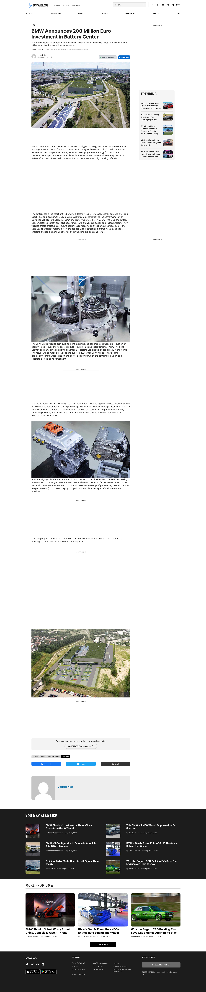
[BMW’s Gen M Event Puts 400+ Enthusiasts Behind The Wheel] (113, 843)
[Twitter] (157, 5)
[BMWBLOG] (45, 958)
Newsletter (76, 5)
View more (102, 944)
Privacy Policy (98, 969)
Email (116, 764)
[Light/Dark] (174, 5)
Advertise (57, 5)
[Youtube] (163, 5)
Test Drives (56, 14)
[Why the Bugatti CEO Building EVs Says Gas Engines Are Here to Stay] (113, 861)
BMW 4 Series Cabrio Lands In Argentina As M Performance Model (150, 154)
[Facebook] (152, 5)
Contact (66, 5)
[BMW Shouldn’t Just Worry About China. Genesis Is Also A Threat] (33, 825)
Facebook (47, 764)
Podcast (156, 14)
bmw (43, 756)
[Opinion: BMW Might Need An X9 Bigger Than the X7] (33, 861)
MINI (178, 14)
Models (29, 14)
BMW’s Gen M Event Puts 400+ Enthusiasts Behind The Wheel (99, 931)
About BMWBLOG (78, 963)
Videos (105, 14)
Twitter (82, 764)
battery (35, 756)
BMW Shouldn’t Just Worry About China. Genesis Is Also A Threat (69, 827)
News (80, 14)
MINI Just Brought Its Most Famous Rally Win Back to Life (151, 142)
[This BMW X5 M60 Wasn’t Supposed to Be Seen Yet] (113, 825)
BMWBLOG (35, 49)
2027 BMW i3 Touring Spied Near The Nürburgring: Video (150, 117)
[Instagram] (168, 5)
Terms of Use (98, 966)
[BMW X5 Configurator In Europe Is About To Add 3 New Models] (33, 843)
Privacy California (78, 974)
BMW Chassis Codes (100, 963)
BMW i (33, 25)
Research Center (53, 756)
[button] (126, 694)
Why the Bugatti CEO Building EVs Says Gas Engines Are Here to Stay (151, 862)
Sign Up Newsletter (120, 966)
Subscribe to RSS (78, 969)
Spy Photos (130, 14)
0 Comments (124, 57)
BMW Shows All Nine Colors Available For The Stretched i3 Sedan (151, 105)
